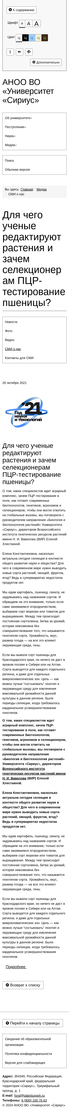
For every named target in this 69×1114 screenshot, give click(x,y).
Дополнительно (47, 62)
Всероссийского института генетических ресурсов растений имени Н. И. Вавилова (34, 773)
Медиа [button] (10, 145)
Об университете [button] (17, 118)
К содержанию (23, 10)
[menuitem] (34, 117)
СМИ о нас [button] (13, 349)
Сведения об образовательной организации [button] (28, 1042)
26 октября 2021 (14, 383)
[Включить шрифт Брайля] (10, 52)
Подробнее (16, 967)
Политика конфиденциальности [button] (28, 1054)
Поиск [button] (9, 160)
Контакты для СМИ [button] (19, 358)
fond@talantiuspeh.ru (29, 1095)
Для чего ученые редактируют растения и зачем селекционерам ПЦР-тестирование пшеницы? (33, 258)
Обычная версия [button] (17, 169)
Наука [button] (9, 136)
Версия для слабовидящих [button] (25, 1063)
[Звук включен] (19, 52)
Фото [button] (8, 331)
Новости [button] (11, 322)
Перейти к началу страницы (34, 1023)
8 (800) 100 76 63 (34, 1100)
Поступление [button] (14, 127)
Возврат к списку (24, 985)
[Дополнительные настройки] (29, 52)
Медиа (42, 189)
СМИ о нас (16, 194)
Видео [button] (9, 340)
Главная (27, 189)
